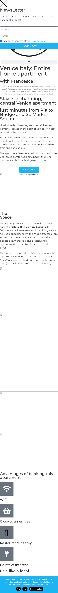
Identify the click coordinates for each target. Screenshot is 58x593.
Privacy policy (36, 589)
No (25, 589)
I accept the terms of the (24, 41)
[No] (53, 584)
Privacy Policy (39, 41)
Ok (18, 589)
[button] (29, 62)
